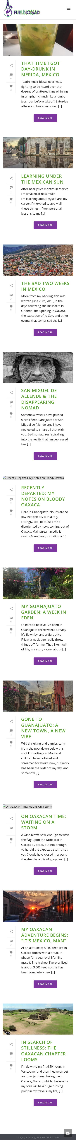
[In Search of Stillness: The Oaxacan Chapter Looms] (38, 1019)
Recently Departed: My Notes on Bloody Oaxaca (43, 496)
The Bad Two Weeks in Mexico (45, 286)
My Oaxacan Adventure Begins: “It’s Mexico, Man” (44, 935)
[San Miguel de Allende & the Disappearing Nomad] (38, 367)
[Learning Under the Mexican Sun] (38, 153)
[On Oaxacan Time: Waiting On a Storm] (38, 806)
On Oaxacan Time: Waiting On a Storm (43, 822)
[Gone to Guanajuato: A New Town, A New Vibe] (38, 696)
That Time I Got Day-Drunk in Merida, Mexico (40, 69)
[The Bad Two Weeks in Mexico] (38, 260)
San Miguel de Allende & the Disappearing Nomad (39, 399)
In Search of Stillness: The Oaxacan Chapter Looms (43, 1050)
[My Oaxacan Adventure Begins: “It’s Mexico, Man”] (38, 906)
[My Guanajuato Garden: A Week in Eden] (38, 583)
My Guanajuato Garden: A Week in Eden (43, 612)
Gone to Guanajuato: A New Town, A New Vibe (43, 727)
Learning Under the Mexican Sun (42, 179)
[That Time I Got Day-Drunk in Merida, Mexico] (38, 40)
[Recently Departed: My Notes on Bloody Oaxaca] (38, 477)
